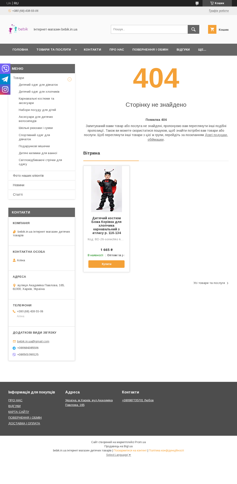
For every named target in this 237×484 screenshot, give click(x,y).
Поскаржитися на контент (130, 450)
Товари (18, 78)
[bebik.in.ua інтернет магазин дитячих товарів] (18, 38)
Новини (18, 185)
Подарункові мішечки (34, 146)
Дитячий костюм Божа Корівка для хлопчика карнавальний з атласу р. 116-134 (106, 225)
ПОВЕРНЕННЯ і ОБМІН (25, 417)
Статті (18, 194)
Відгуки (183, 49)
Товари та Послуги (53, 49)
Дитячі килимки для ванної (38, 153)
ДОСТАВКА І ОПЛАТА (24, 423)
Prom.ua (140, 442)
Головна (20, 49)
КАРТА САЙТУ (18, 412)
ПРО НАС (15, 400)
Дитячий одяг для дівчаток (38, 84)
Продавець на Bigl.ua (118, 446)
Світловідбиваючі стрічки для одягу (40, 162)
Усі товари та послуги (209, 283)
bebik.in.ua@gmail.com (33, 341)
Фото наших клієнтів (28, 175)
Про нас (116, 49)
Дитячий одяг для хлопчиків (39, 91)
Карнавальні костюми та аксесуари (36, 100)
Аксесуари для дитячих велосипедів (36, 119)
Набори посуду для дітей (37, 110)
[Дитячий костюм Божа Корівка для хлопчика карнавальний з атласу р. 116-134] (106, 189)
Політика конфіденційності (166, 450)
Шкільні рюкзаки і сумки (36, 128)
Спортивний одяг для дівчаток (34, 137)
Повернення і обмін (150, 49)
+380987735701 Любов (138, 400)
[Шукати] (193, 29)
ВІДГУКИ (14, 406)
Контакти (92, 49)
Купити (106, 264)
